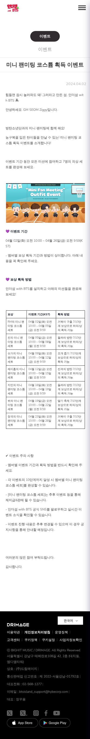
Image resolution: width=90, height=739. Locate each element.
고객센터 (13, 640)
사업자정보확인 (71, 640)
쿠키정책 (30, 640)
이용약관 (13, 632)
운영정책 (61, 632)
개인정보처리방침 (37, 632)
